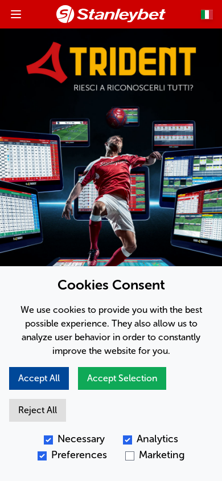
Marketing (162, 455)
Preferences (79, 455)
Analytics (157, 439)
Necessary (81, 439)
